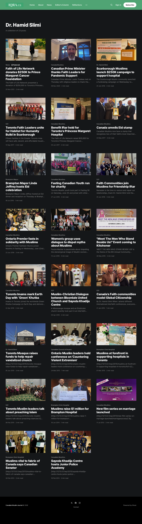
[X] (72, 503)
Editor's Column (62, 5)
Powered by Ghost (129, 505)
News (49, 5)
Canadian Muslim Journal (14, 505)
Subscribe (130, 5)
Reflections (77, 5)
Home (32, 5)
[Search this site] (111, 5)
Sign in (118, 5)
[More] (86, 5)
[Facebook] (76, 503)
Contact (76, 507)
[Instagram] (80, 503)
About (40, 5)
